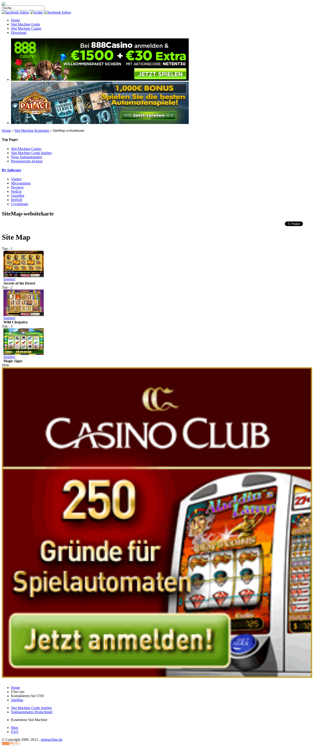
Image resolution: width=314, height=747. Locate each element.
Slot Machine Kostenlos (31, 130)
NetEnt (16, 191)
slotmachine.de (51, 739)
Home (15, 20)
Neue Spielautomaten (26, 157)
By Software (11, 170)
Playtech (17, 187)
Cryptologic (19, 204)
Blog (14, 728)
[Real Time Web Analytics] (11, 744)
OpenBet (17, 196)
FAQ (14, 732)
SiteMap (17, 700)
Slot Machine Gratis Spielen (31, 153)
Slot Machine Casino (26, 28)
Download (18, 32)
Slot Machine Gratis (25, 24)
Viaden (16, 179)
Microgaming (21, 183)
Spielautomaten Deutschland (31, 712)
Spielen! (9, 279)
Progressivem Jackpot (27, 161)
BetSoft (16, 200)
